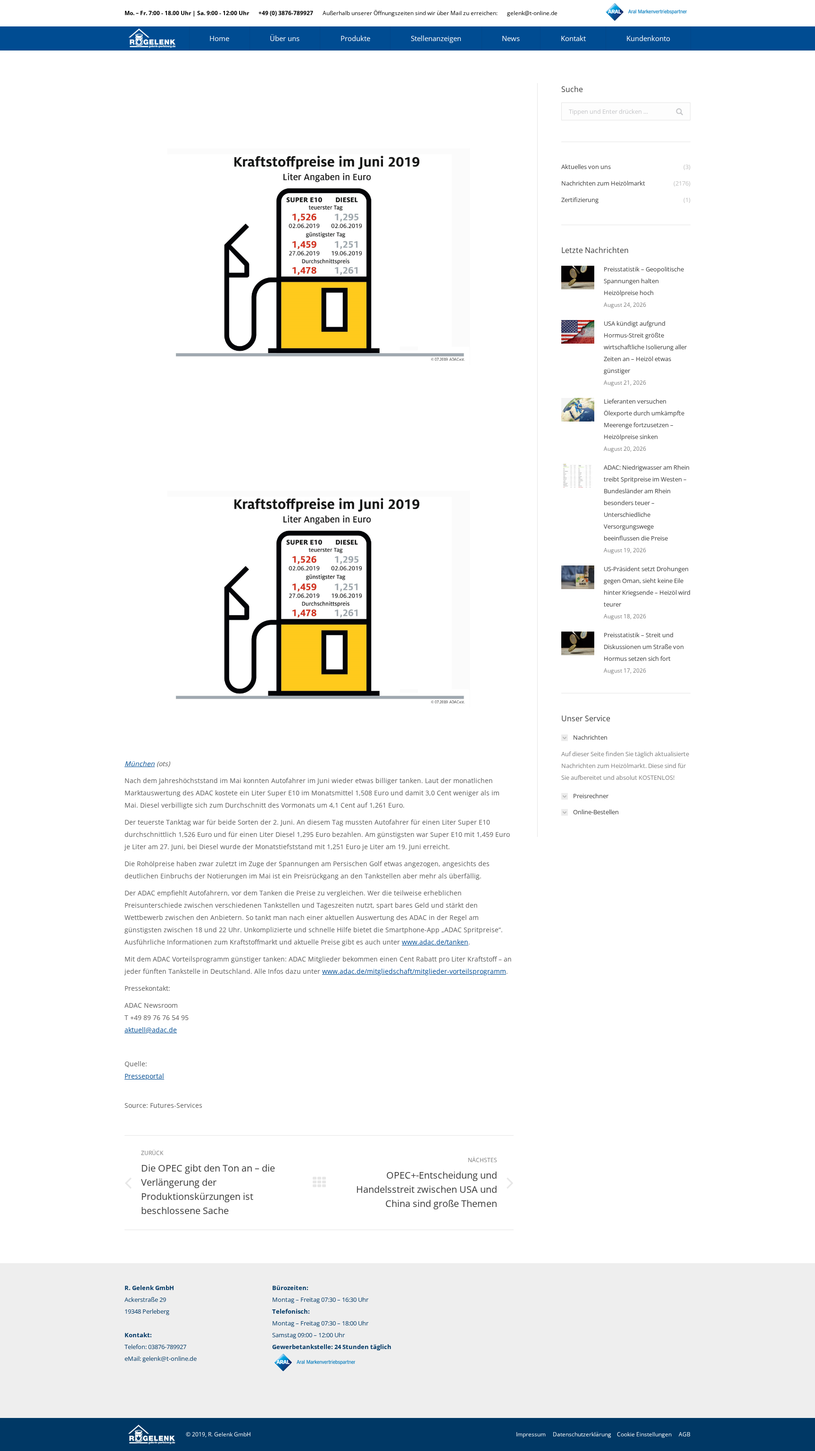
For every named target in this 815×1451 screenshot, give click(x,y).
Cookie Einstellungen (644, 1434)
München (140, 763)
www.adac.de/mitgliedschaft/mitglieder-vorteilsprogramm (414, 971)
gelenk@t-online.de (532, 13)
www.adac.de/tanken (435, 941)
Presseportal (144, 1075)
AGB (684, 1434)
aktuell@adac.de (151, 1029)
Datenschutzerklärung (582, 1434)
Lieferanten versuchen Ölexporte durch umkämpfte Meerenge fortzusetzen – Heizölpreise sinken (644, 419)
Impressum (531, 1434)
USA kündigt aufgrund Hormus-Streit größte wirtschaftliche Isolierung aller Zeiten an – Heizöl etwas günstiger (645, 347)
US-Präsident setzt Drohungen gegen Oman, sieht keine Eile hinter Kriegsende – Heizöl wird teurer (647, 586)
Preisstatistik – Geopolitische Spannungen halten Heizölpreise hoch (644, 281)
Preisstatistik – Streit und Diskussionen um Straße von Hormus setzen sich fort (644, 647)
